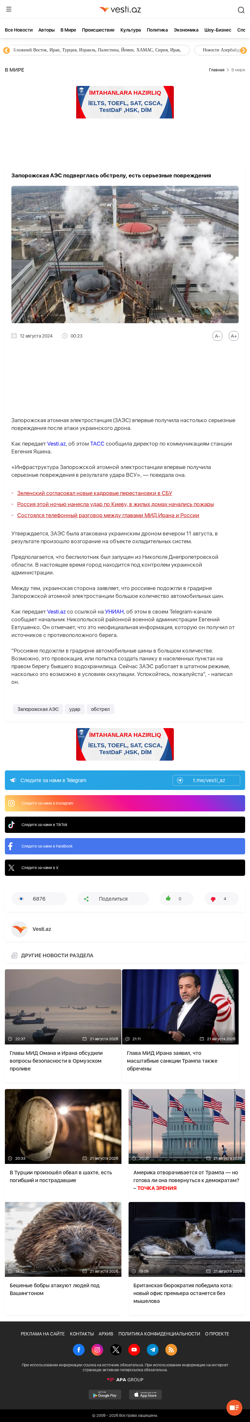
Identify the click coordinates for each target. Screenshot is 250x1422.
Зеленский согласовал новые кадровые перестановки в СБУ (94, 493)
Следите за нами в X (40, 867)
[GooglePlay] (105, 1395)
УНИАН (114, 611)
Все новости (19, 30)
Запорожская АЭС (38, 709)
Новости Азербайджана (36, 50)
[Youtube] (134, 1350)
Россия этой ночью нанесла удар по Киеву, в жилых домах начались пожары (115, 504)
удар (74, 709)
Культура (130, 30)
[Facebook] (79, 1350)
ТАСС (97, 443)
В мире (68, 30)
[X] (116, 1350)
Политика (157, 30)
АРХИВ (106, 1333)
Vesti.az (56, 443)
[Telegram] (153, 1350)
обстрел (100, 709)
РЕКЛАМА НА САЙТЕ (43, 1333)
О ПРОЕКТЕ (217, 1333)
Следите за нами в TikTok (44, 824)
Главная (216, 69)
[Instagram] (97, 1350)
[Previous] (6, 51)
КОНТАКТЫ (82, 1333)
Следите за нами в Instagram (47, 803)
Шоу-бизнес (217, 30)
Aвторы (46, 30)
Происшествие (98, 30)
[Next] (243, 51)
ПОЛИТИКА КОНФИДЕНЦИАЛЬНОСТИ (159, 1333)
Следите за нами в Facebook (47, 846)
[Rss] (171, 1350)
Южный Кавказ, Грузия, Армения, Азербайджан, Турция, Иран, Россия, (152, 50)
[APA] (125, 1379)
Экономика (186, 30)
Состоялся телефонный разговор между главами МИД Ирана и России (108, 515)
